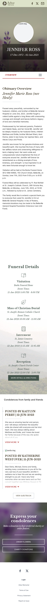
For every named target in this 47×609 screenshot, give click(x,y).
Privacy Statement (23, 596)
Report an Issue (24, 601)
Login (24, 580)
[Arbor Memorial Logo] (9, 3)
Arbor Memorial (24, 585)
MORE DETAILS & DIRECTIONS (23, 378)
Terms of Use (23, 590)
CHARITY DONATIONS (23, 549)
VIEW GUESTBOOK (23, 496)
